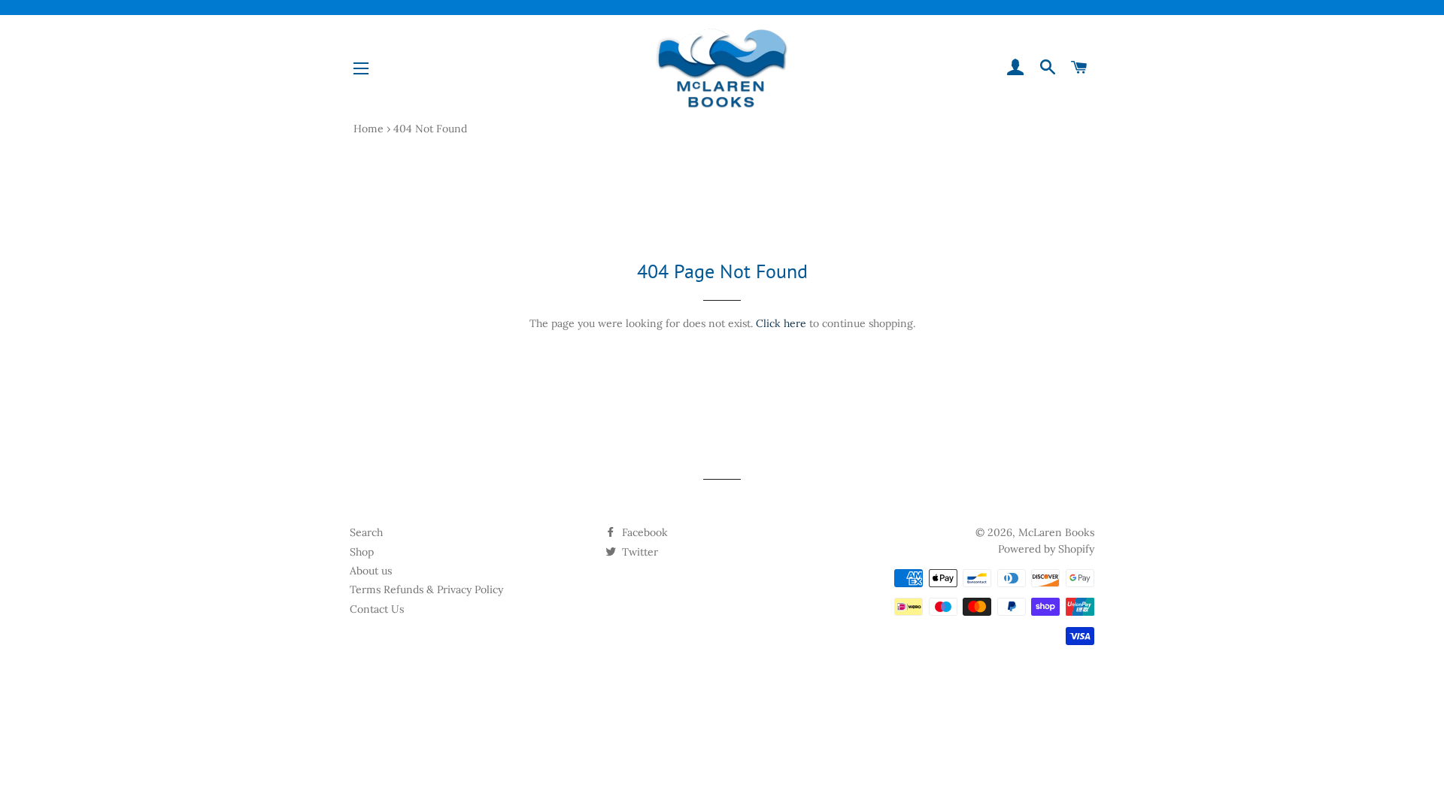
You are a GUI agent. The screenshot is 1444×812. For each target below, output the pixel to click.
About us (371, 570)
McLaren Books (1056, 532)
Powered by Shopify (1046, 549)
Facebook (643, 532)
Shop (362, 552)
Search (366, 532)
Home (368, 128)
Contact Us (377, 609)
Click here (781, 323)
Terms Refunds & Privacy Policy (426, 589)
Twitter (638, 552)
